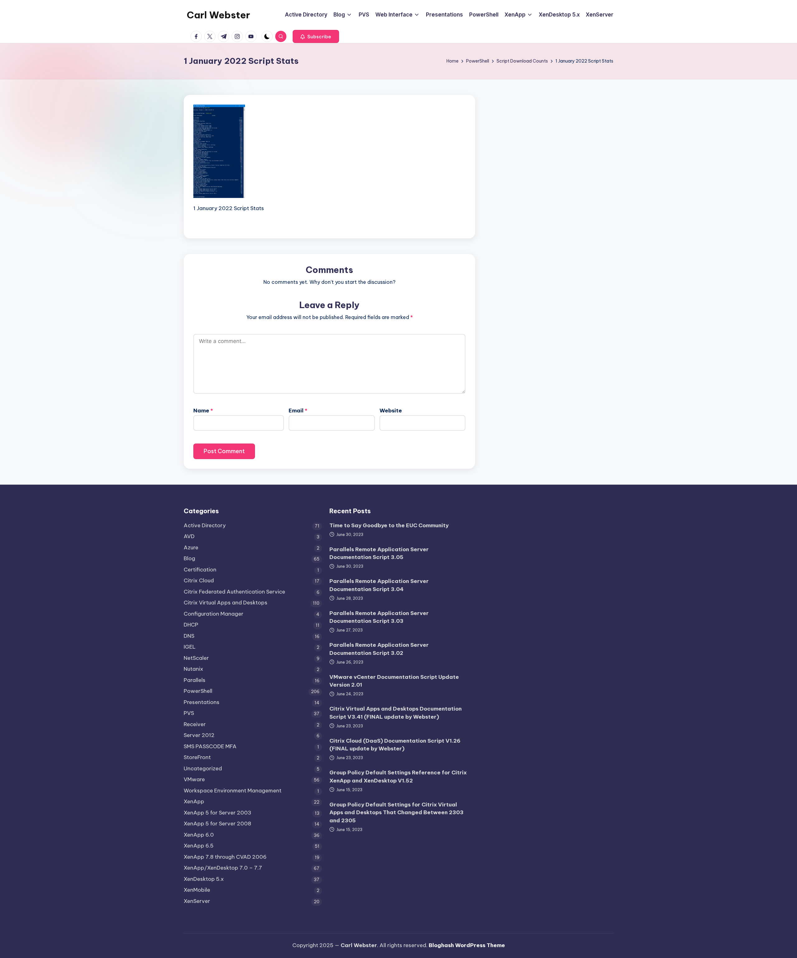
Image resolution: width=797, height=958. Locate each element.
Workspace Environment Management (232, 790)
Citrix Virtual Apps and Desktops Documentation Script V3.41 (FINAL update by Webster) (395, 712)
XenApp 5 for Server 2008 (217, 823)
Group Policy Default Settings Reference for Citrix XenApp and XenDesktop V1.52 (398, 776)
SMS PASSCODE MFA (210, 746)
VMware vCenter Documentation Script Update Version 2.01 (394, 681)
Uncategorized (203, 768)
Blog (189, 558)
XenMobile (197, 889)
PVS (189, 713)
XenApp (194, 801)
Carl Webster (218, 15)
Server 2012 (199, 735)
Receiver (195, 724)
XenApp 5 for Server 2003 (217, 812)
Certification (200, 569)
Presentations (201, 702)
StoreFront (197, 757)
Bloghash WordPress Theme (467, 945)
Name (203, 410)
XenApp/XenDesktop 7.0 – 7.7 (223, 867)
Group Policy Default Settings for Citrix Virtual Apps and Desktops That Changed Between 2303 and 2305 (396, 812)
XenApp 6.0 (199, 834)
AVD (189, 536)
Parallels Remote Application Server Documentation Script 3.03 (379, 617)
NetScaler (196, 658)
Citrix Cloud (199, 580)
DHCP (191, 624)
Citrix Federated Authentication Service (234, 591)
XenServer (197, 901)
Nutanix (193, 668)
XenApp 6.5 (199, 845)
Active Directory (205, 525)
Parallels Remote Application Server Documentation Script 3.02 (379, 648)
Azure (191, 547)
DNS (189, 635)
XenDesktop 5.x (204, 879)
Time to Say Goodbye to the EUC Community (389, 525)
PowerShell (198, 691)
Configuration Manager (213, 613)
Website (391, 410)
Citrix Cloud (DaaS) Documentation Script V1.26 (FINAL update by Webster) (394, 744)
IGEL (190, 646)
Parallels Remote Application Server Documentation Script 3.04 (379, 585)
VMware (194, 779)
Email (298, 410)
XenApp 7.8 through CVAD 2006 (225, 856)
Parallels (194, 680)
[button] (316, 36)
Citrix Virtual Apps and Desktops (225, 602)
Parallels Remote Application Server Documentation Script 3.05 (379, 553)
